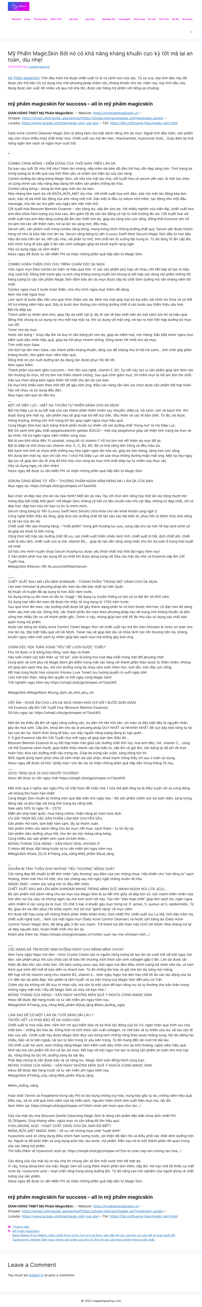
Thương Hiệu (40, 19)
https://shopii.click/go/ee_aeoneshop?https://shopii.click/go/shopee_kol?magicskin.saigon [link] (92, 118)
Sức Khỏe (187, 19)
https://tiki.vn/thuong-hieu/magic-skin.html (144, 123)
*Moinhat (16, 19)
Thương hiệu (20, 1226)
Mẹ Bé (175, 19)
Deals (27, 19)
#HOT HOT (56, 19)
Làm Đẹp (90, 19)
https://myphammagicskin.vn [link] (116, 113)
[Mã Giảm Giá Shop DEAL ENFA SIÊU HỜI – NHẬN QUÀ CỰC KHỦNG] (18, 6)
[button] (191, 32)
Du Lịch (152, 19)
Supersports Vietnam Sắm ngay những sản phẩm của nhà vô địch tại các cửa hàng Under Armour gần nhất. (83, 1239)
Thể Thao (164, 19)
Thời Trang (139, 19)
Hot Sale (73, 19)
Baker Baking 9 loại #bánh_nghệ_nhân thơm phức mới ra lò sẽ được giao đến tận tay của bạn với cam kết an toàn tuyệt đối (93, 1235)
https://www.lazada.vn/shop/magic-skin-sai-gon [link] (60, 123)
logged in (36, 1275)
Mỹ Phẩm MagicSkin (24, 78)
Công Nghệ (124, 19)
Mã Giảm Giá (108, 19)
